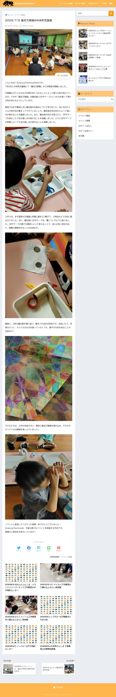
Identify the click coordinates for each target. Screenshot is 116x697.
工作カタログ (93, 3)
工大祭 (103, 3)
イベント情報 (84, 121)
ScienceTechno (24, 3)
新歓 (111, 3)
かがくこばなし (85, 126)
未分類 (81, 136)
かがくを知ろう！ (86, 131)
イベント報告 (66, 557)
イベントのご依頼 (65, 3)
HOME (59, 687)
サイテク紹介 (80, 3)
